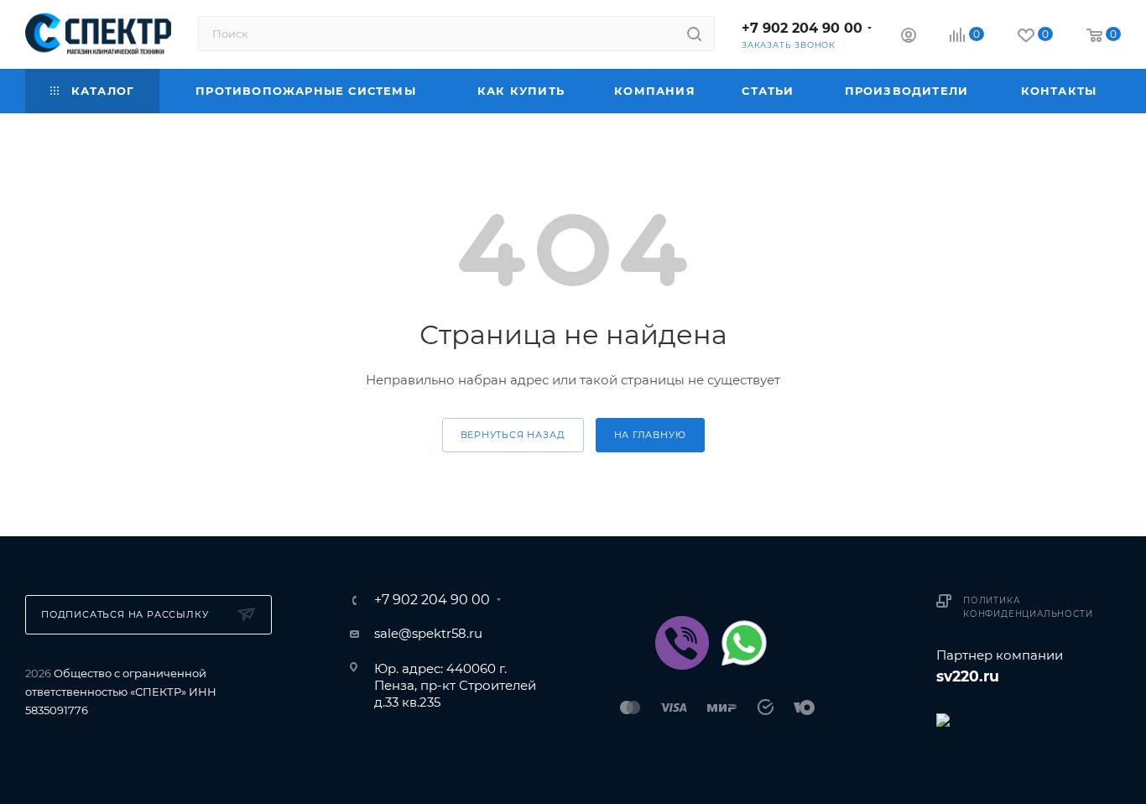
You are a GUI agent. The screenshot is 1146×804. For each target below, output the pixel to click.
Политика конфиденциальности (1027, 607)
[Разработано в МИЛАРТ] (1028, 718)
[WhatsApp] (744, 643)
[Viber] (682, 643)
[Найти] (694, 33)
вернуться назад (513, 435)
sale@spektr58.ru (428, 633)
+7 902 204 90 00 (802, 28)
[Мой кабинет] (908, 37)
